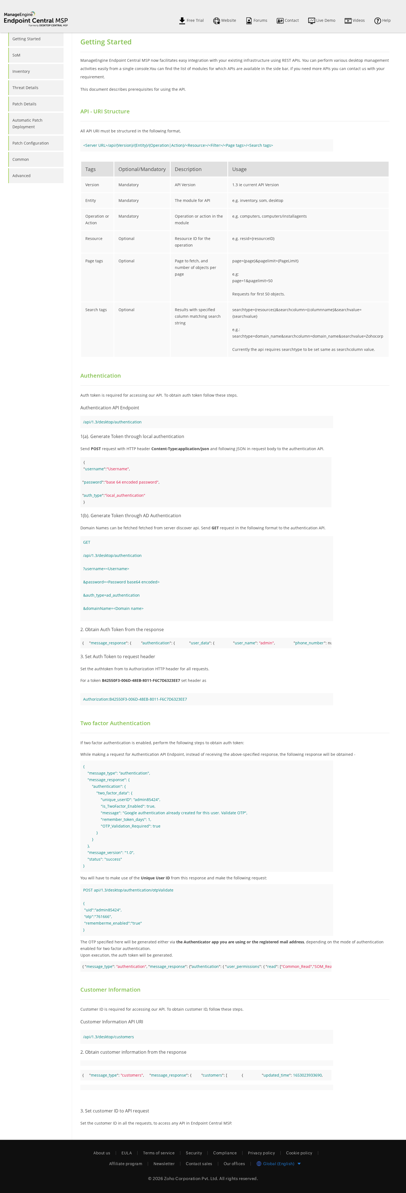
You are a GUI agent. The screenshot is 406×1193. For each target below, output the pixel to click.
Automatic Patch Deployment (27, 123)
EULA (127, 1153)
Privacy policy (261, 1153)
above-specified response (254, 754)
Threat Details (25, 87)
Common (20, 159)
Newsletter (164, 1164)
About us (101, 1153)
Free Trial (195, 20)
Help (386, 20)
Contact (291, 20)
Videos (358, 20)
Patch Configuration (30, 143)
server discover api (181, 527)
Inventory (21, 71)
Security (194, 1153)
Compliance (225, 1153)
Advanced (21, 175)
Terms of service (159, 1153)
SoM (16, 55)
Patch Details (24, 103)
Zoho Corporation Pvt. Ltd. (191, 1178)
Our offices (234, 1164)
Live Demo (325, 20)
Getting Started (26, 38)
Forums (259, 20)
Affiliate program (126, 1164)
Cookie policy (299, 1153)
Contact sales (199, 1164)
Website (228, 20)
